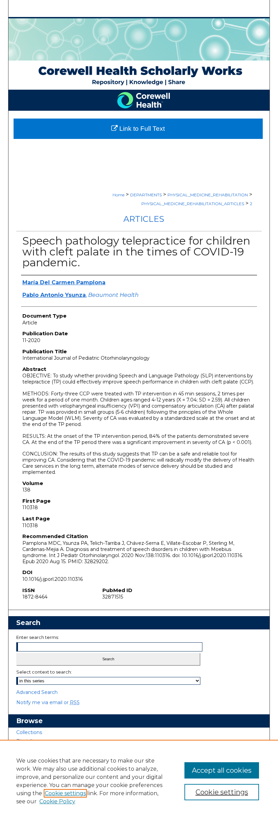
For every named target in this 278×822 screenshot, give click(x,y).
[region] (139, 781)
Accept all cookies (222, 770)
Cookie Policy (57, 801)
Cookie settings (65, 793)
